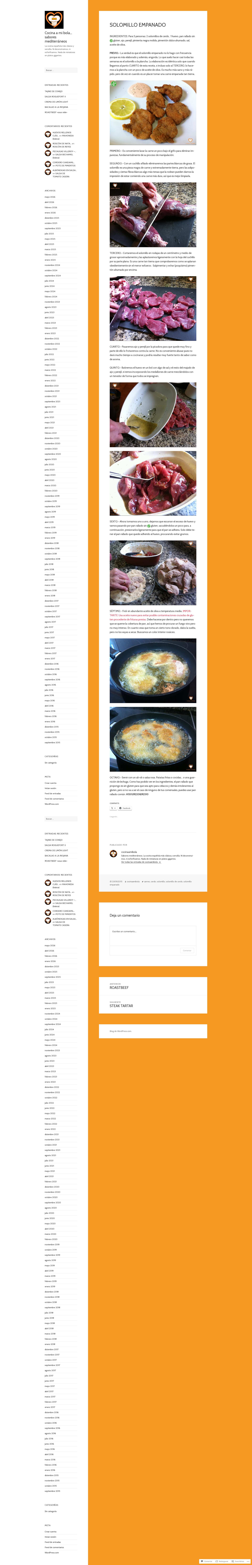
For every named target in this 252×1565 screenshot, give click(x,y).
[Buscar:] (61, 70)
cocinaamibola (133, 881)
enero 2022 (50, 380)
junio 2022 (49, 359)
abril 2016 (49, 706)
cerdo (153, 881)
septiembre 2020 (53, 454)
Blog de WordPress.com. (121, 1031)
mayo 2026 (50, 197)
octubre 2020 (51, 448)
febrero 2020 (51, 490)
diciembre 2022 (52, 338)
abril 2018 (49, 580)
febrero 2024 (51, 296)
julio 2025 (49, 233)
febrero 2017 (50, 653)
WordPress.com (52, 804)
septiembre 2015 (52, 742)
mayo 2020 (50, 475)
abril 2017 (49, 643)
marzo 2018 (50, 585)
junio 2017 (49, 632)
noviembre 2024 (52, 265)
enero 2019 (50, 538)
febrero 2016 (51, 716)
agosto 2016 (50, 685)
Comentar (187, 950)
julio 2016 (49, 690)
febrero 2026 (51, 207)
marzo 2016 (50, 711)
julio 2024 (49, 281)
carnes (147, 881)
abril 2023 (49, 317)
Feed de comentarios (54, 799)
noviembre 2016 (52, 669)
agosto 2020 (51, 459)
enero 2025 (50, 260)
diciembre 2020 (52, 438)
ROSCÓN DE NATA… (62, 143)
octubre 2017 (51, 611)
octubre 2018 (51, 553)
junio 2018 (49, 569)
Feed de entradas (53, 793)
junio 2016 (49, 695)
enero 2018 (50, 595)
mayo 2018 (50, 574)
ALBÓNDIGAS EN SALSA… (65, 170)
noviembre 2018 (52, 548)
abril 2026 (49, 202)
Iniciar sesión (50, 788)
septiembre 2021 (52, 401)
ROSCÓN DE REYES (62, 146)
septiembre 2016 (52, 679)
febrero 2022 (51, 375)
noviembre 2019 (52, 496)
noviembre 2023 (52, 302)
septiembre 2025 (53, 228)
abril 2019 (49, 522)
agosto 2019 (50, 511)
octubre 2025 (51, 223)
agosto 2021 (50, 407)
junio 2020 (50, 469)
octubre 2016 (51, 674)
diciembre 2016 (52, 664)
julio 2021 (49, 412)
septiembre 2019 (52, 506)
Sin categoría (50, 762)
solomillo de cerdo (174, 881)
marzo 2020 (50, 485)
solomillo (161, 881)
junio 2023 (49, 312)
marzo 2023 (50, 323)
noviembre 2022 (52, 344)
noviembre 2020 (52, 443)
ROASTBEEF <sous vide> (56, 112)
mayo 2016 (50, 700)
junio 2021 (49, 417)
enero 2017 (50, 658)
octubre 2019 (51, 501)
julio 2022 (49, 354)
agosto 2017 (50, 622)
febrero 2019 (51, 532)
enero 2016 (50, 721)
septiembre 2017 (52, 616)
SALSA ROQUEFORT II (55, 96)
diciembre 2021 (52, 386)
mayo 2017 (50, 637)
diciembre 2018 (52, 543)
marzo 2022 (50, 370)
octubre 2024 (51, 270)
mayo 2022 (50, 365)
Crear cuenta (50, 783)
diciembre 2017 (51, 601)
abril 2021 (49, 427)
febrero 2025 (51, 254)
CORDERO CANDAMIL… (64, 162)
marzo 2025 (50, 249)
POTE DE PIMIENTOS (65, 165)
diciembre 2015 (52, 727)
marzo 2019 (50, 527)
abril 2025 (49, 244)
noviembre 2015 (52, 732)
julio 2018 (49, 564)
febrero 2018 (51, 590)
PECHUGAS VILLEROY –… (64, 151)
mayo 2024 (50, 291)
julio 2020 (49, 464)
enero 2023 (50, 333)
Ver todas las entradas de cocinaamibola (139, 862)
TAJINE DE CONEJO (53, 91)
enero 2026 (50, 212)
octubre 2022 (51, 349)
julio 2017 (49, 627)
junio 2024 (49, 286)
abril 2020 (49, 480)
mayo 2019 (50, 517)
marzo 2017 (50, 648)
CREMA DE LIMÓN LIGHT (56, 102)
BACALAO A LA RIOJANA (56, 107)
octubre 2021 (51, 396)
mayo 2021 (50, 422)
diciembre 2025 (52, 218)
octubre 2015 (51, 737)
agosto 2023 (50, 307)
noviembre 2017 (52, 606)
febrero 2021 (51, 433)
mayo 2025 (50, 239)
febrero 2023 (51, 328)
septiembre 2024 (53, 275)
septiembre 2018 (52, 559)
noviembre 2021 (52, 391)
